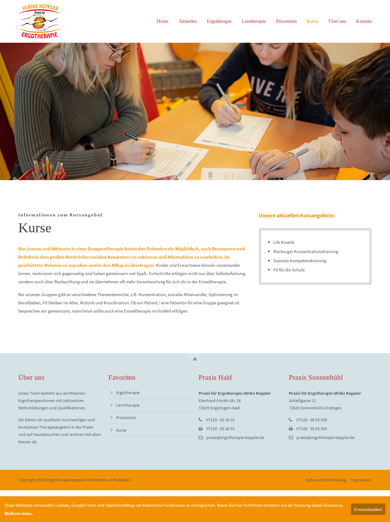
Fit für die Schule (289, 270)
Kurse (121, 430)
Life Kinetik (283, 242)
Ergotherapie (128, 392)
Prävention (126, 417)
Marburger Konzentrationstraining (305, 251)
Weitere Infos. (19, 513)
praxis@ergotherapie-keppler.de (235, 437)
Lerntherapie (128, 405)
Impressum (361, 480)
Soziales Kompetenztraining (299, 260)
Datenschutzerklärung (326, 480)
